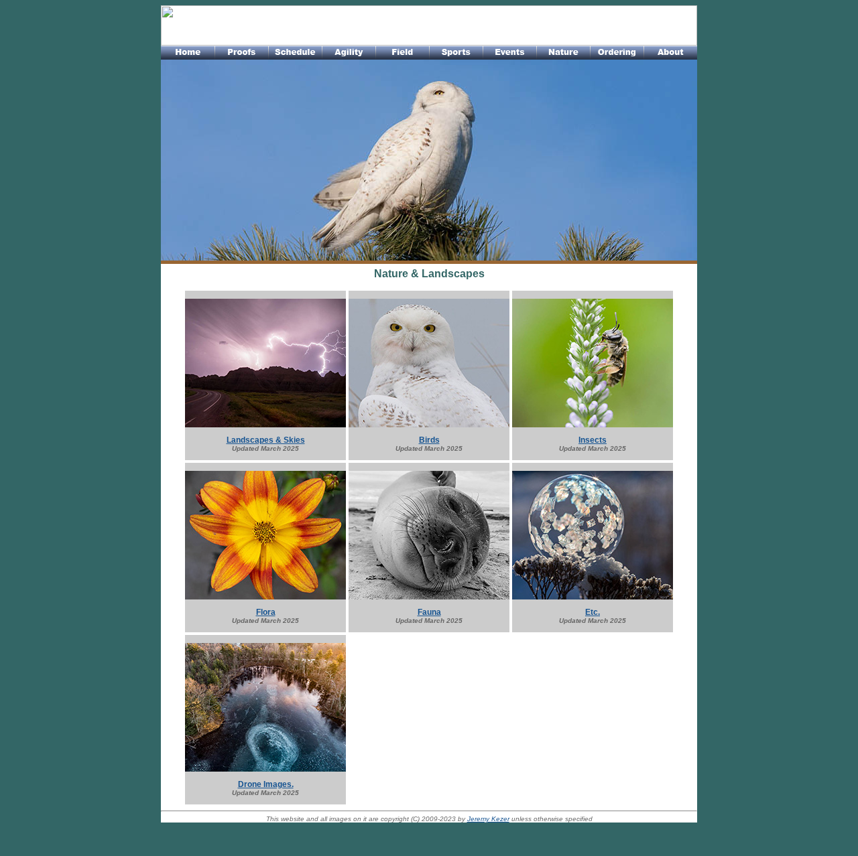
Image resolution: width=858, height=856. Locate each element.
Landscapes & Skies (266, 440)
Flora (265, 612)
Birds (429, 440)
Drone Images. (266, 784)
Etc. (592, 612)
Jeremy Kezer (488, 819)
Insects (592, 440)
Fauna (429, 612)
